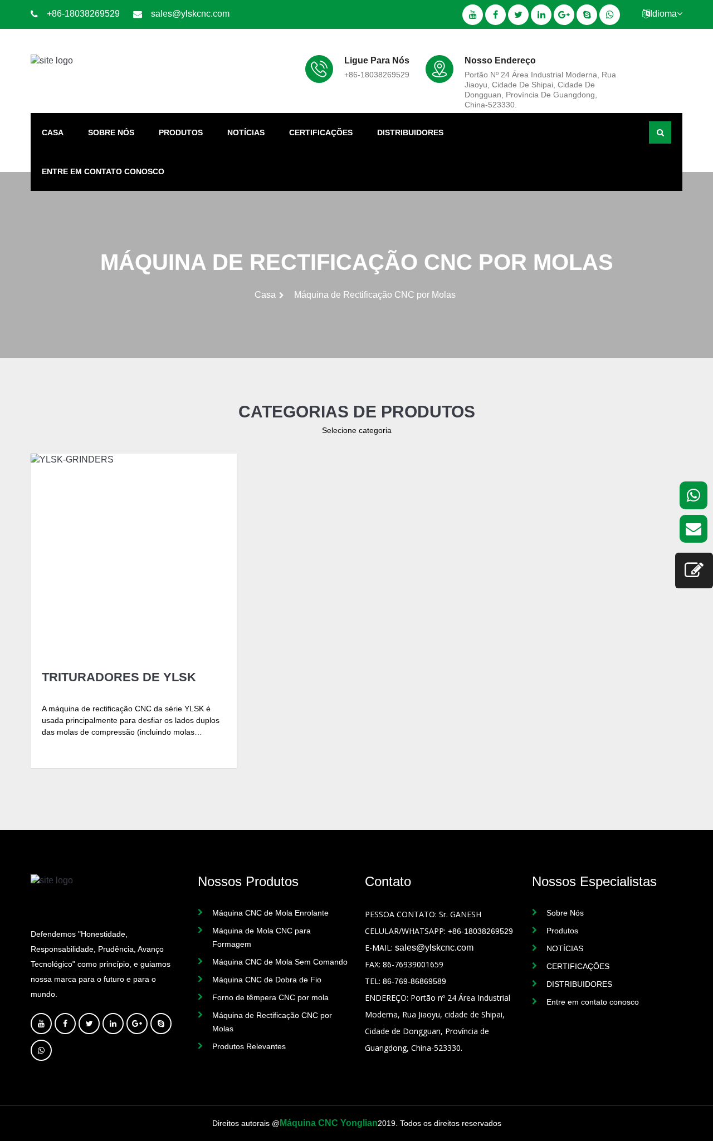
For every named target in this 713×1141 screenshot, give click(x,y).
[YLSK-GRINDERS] (134, 557)
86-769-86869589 (414, 981)
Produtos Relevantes (249, 1046)
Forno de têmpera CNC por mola (270, 997)
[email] (693, 529)
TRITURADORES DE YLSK (119, 677)
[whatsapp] (693, 495)
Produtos (181, 132)
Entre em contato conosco (103, 171)
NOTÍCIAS (246, 132)
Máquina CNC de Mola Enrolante (270, 912)
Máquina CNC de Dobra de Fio (266, 979)
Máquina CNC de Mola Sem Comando (280, 961)
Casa (53, 132)
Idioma (663, 13)
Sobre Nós (111, 132)
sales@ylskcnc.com (190, 13)
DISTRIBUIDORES (410, 132)
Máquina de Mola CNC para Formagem (261, 937)
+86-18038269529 (83, 13)
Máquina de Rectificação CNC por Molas (272, 1022)
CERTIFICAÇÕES (321, 132)
